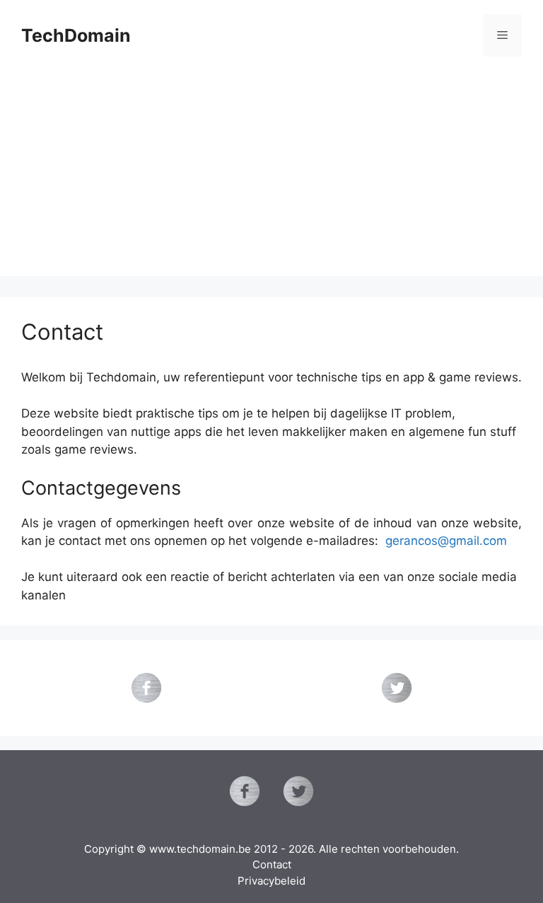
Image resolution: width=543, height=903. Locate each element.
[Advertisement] (271, 177)
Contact (271, 864)
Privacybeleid (271, 880)
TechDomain (76, 35)
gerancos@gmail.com (446, 541)
